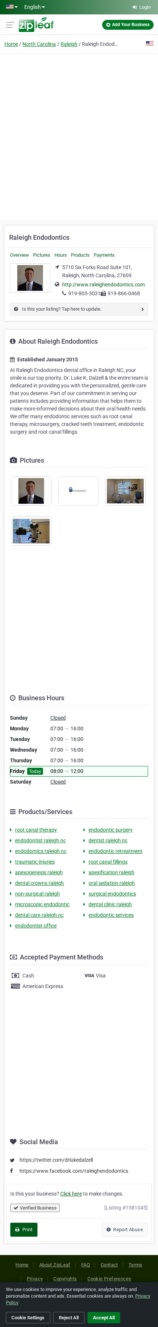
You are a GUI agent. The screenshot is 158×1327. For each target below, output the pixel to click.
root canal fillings (108, 862)
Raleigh (69, 44)
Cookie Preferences (109, 1278)
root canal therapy (36, 830)
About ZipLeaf (55, 1265)
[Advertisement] (79, 135)
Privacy (35, 1278)
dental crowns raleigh (39, 883)
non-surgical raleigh (37, 894)
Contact (109, 1265)
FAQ (85, 1265)
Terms (136, 1265)
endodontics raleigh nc (41, 851)
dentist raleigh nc (108, 840)
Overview (19, 255)
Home (11, 44)
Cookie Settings (27, 1317)
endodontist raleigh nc (40, 840)
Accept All (104, 1317)
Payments (104, 255)
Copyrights (65, 1278)
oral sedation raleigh (112, 883)
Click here (71, 1194)
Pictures (41, 255)
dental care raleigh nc (39, 915)
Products (80, 255)
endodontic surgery (111, 830)
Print (26, 1229)
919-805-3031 (84, 293)
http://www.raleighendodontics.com (103, 285)
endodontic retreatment (116, 851)
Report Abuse (127, 1229)
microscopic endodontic (42, 904)
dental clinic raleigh (110, 904)
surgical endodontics (112, 894)
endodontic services (111, 915)
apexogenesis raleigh (39, 872)
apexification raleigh (111, 872)
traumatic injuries (35, 862)
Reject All (69, 1317)
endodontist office (36, 926)
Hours (60, 255)
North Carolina (39, 44)
